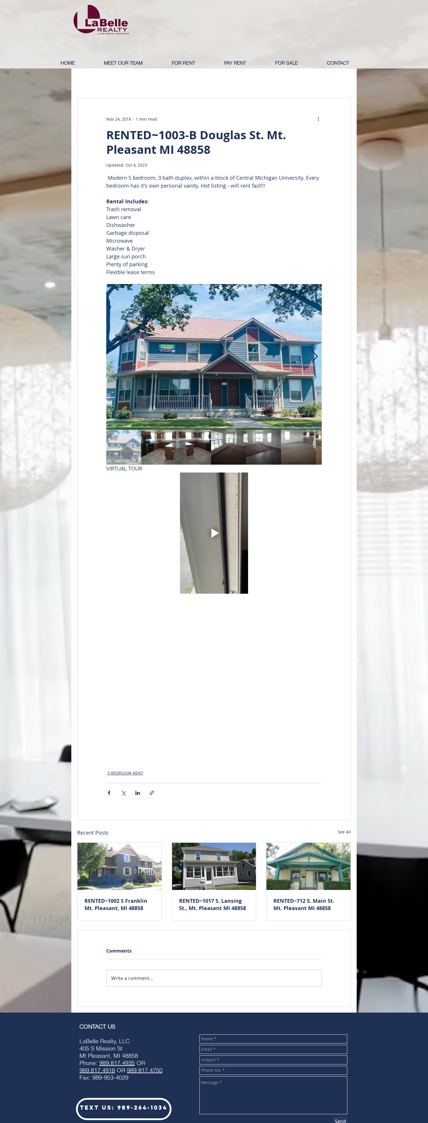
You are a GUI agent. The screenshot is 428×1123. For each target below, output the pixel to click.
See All (344, 832)
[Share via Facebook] (109, 793)
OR (138, 1070)
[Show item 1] (123, 447)
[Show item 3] (193, 447)
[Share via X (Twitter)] (123, 793)
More (318, 80)
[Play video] (214, 533)
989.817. (90, 1070)
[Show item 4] (228, 447)
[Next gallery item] (315, 357)
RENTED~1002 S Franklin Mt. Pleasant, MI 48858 (115, 904)
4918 (108, 1070)
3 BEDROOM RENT (230, 80)
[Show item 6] (298, 447)
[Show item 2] (158, 447)
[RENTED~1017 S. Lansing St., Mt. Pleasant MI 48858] (214, 866)
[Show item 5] (263, 447)
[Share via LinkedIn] (137, 793)
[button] (193, 63)
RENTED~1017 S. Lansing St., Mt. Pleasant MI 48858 (212, 904)
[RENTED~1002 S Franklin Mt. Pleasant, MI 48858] (119, 866)
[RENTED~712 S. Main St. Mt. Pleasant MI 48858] (308, 866)
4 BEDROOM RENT (281, 80)
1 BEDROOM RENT (127, 80)
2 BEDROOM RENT (178, 80)
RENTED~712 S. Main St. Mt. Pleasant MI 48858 (303, 904)
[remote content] (214, 682)
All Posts (86, 80)
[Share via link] (152, 793)
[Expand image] (214, 357)
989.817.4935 (117, 1062)
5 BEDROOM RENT (125, 773)
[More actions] (318, 118)
